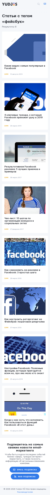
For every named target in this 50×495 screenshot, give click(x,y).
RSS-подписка (27, 477)
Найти (34, 4)
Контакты (45, 4)
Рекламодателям (25, 492)
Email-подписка (27, 470)
